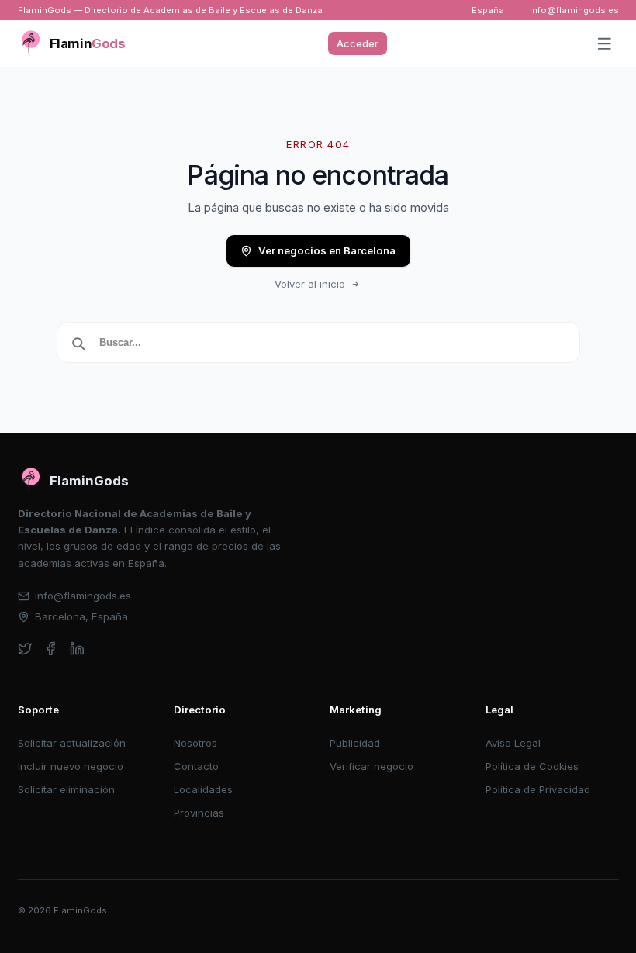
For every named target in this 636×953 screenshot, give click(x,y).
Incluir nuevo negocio (70, 766)
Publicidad (355, 743)
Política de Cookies (532, 766)
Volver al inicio (310, 284)
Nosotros (195, 743)
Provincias (199, 812)
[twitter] (25, 648)
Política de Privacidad (538, 789)
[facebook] (50, 648)
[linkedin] (77, 648)
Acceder (357, 43)
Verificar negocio (371, 766)
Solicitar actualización (72, 743)
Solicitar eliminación (66, 789)
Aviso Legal (513, 743)
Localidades (203, 789)
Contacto (196, 766)
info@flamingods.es (574, 10)
